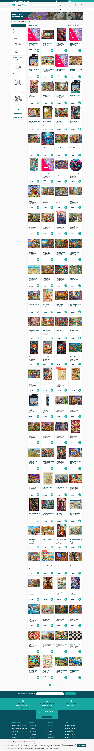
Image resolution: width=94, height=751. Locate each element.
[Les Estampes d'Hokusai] (61, 589)
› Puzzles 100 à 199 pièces (70, 725)
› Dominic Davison (33, 733)
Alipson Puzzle (17, 43)
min (14, 34)
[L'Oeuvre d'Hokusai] (75, 510)
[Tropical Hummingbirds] (48, 510)
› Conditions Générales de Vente (18, 725)
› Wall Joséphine (32, 734)
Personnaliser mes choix (69, 745)
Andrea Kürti (16, 104)
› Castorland (49, 728)
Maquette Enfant (17, 75)
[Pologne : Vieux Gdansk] (48, 641)
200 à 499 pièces (17, 66)
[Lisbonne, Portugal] (48, 563)
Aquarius (16, 45)
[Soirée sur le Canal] (48, 432)
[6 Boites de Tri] (61, 197)
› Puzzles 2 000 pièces (70, 733)
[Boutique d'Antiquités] (48, 615)
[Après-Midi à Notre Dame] (75, 197)
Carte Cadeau (48, 9)
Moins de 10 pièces (18, 59)
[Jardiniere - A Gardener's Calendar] (75, 275)
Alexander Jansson (18, 99)
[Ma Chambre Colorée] (75, 301)
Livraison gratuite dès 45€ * (76, 1)
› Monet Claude (32, 731)
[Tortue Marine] (48, 144)
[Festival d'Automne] (48, 536)
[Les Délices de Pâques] (34, 327)
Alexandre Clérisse (18, 100)
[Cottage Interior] (75, 484)
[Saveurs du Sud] (48, 275)
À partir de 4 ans (17, 79)
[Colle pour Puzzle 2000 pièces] (34, 406)
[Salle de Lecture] (75, 144)
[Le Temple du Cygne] (34, 484)
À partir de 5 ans (17, 80)
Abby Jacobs (17, 95)
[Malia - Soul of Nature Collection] (61, 536)
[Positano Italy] (34, 249)
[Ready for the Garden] (61, 406)
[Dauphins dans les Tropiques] (75, 667)
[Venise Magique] (75, 589)
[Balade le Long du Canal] (48, 458)
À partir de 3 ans (17, 78)
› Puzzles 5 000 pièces (70, 737)
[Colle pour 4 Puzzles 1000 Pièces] (48, 406)
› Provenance (14, 737)
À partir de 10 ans (17, 84)
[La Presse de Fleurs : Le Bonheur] (34, 510)
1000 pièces (16, 68)
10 (57, 684)
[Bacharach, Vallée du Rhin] (34, 301)
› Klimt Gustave (32, 736)
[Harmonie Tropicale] (61, 615)
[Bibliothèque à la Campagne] (61, 249)
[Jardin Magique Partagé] (34, 197)
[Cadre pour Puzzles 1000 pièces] (48, 118)
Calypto (16, 52)
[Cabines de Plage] (34, 275)
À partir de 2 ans (17, 76)
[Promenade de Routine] (34, 223)
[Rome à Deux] (61, 301)
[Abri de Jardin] (61, 144)
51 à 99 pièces (17, 63)
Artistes (36, 9)
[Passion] (61, 354)
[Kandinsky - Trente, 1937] (75, 641)
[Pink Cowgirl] (61, 510)
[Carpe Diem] (34, 641)
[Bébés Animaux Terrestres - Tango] (34, 354)
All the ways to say (18, 44)
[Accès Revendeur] (56, 1)
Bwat (15, 51)
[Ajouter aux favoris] (38, 29)
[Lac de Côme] (48, 249)
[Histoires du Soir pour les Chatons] (75, 458)
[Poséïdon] (34, 171)
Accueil (12, 21)
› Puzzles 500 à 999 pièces (71, 728)
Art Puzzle (16, 49)
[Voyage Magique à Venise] (75, 249)
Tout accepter (81, 745)
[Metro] (61, 432)
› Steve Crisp (32, 728)
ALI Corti (16, 101)
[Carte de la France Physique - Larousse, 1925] (48, 484)
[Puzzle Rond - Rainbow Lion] (75, 171)
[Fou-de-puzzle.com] (20, 5)
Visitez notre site (47, 717)
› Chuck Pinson (32, 737)
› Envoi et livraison (15, 733)
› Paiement (13, 734)
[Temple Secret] (34, 144)
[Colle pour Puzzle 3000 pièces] (75, 92)
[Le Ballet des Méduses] (61, 171)
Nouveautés (67, 9)
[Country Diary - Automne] (48, 667)
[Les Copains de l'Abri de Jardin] (34, 380)
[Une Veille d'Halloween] (48, 589)
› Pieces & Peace (50, 736)
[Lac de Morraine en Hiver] (34, 615)
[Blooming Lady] (61, 458)
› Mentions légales (15, 731)
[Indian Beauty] (61, 40)
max (23, 34)
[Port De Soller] (48, 301)
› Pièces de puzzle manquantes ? (18, 736)
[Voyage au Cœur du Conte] (48, 40)
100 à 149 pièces (17, 64)
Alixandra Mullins (17, 102)
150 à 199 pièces (17, 65)
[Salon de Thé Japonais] (34, 118)
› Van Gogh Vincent (33, 727)
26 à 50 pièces (17, 61)
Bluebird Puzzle (17, 50)
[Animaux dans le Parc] (61, 641)
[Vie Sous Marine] (61, 275)
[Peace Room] (75, 615)
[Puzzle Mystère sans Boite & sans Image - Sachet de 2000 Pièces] (48, 171)
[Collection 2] (61, 327)
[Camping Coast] (61, 92)
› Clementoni (50, 730)
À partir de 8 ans (17, 82)
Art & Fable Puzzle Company (17, 47)
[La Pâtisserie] (75, 406)
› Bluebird (49, 727)
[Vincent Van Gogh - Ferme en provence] (34, 458)
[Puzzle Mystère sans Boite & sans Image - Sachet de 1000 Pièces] (75, 40)
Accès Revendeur (61, 1)
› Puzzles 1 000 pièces (69, 730)
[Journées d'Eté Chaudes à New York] (48, 327)
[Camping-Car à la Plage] (48, 66)
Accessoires (41, 9)
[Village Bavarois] (34, 589)
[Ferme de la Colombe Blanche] (61, 667)
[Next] (60, 685)
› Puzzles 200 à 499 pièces (71, 727)
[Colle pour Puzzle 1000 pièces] (34, 66)
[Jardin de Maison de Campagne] (34, 432)
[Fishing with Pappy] (34, 667)
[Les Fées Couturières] (75, 432)
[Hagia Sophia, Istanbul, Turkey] (61, 484)
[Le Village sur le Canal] (48, 223)
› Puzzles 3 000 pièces (70, 734)
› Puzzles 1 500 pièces (69, 731)
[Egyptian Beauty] (75, 563)
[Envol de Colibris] (75, 327)
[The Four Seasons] (75, 380)
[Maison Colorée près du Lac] (75, 354)
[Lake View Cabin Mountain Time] (48, 92)
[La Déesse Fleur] (75, 118)
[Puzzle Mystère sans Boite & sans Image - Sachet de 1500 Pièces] (61, 66)
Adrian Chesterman (18, 97)
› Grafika (49, 734)
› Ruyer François (32, 725)
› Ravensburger (50, 737)
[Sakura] (34, 92)
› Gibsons (49, 733)
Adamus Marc (17, 96)
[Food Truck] (48, 197)
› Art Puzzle (49, 725)
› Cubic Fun (49, 731)
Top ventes (73, 9)
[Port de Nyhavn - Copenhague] (34, 536)
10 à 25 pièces (17, 60)
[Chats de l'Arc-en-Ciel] (61, 223)
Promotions (80, 9)
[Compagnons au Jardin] (75, 223)
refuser (15, 748)
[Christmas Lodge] (61, 563)
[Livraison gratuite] (70, 1)
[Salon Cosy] (61, 118)
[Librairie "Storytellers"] (48, 380)
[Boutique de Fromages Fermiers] (75, 66)
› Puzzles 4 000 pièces (70, 736)
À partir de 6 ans (17, 81)
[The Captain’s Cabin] (34, 563)
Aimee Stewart (17, 98)
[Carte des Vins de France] (61, 380)
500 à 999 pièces (17, 67)
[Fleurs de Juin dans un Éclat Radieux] (48, 354)
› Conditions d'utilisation (16, 727)
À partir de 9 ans (17, 83)
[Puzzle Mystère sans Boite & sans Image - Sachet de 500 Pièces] (34, 40)
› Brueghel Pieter (32, 730)
